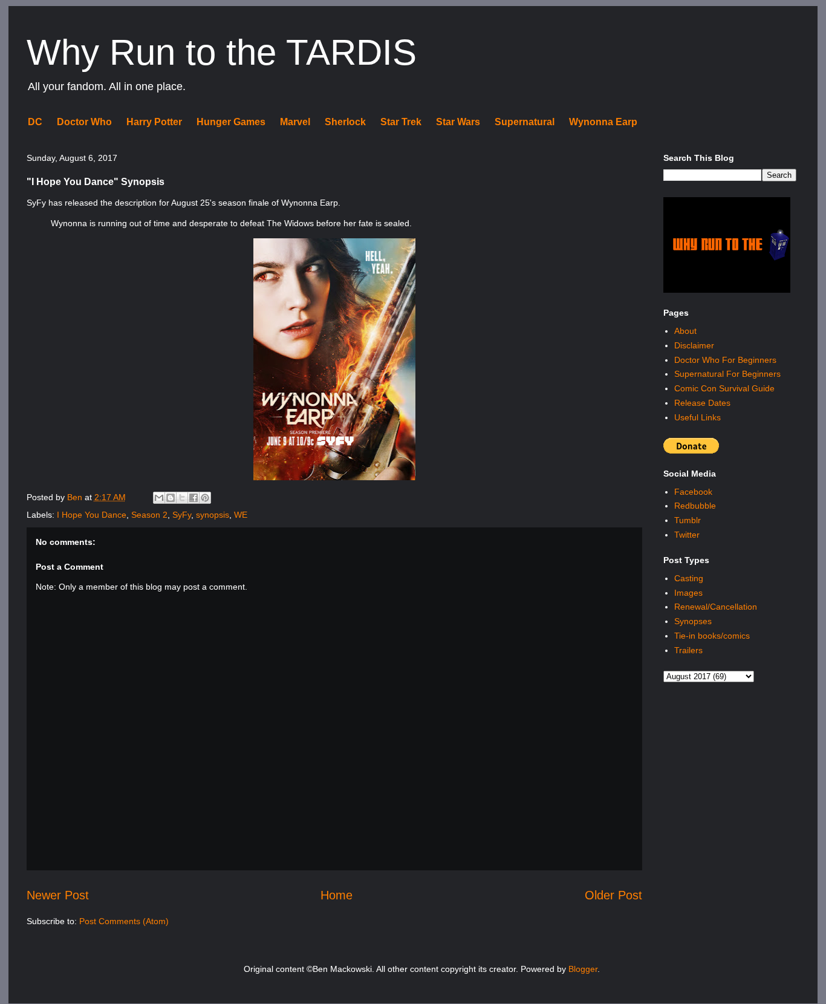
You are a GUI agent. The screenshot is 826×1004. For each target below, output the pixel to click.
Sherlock (345, 122)
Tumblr (687, 520)
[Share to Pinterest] (205, 498)
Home (336, 895)
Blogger (582, 969)
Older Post (613, 895)
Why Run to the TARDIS (222, 52)
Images (688, 593)
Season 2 (149, 515)
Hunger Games (231, 122)
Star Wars (458, 122)
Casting (688, 578)
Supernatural (524, 122)
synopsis (212, 515)
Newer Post (58, 895)
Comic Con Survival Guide (724, 388)
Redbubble (695, 505)
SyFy (181, 515)
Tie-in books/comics (712, 636)
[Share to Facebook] (193, 498)
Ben (76, 497)
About (685, 331)
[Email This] (159, 498)
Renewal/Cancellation (715, 606)
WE (240, 515)
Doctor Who (84, 122)
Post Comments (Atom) (124, 921)
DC (35, 122)
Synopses (693, 621)
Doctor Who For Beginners (725, 360)
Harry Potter (154, 122)
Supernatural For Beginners (727, 374)
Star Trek (400, 122)
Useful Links (697, 417)
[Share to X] (182, 498)
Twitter (687, 534)
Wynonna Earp (603, 122)
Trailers (688, 650)
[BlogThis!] (170, 498)
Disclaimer (694, 345)
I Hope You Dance (91, 515)
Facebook (693, 492)
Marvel (295, 122)
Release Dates (702, 403)
